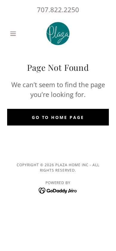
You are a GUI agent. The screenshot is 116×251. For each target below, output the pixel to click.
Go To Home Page (58, 117)
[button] (14, 34)
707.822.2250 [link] (58, 9)
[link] (58, 34)
